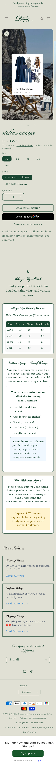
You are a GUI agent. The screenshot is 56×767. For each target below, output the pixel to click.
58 (38, 158)
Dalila (14, 714)
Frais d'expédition (24, 145)
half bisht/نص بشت (16, 184)
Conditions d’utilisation (17, 727)
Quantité (7, 190)
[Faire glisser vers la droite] (34, 125)
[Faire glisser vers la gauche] (21, 125)
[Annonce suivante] (50, 5)
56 (28, 158)
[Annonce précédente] (5, 5)
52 (6, 158)
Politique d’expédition (43, 727)
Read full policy (15, 603)
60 (7, 165)
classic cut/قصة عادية (17, 177)
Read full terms (15, 575)
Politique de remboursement (33, 718)
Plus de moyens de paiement (28, 224)
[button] (6, 18)
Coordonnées (29, 732)
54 (17, 158)
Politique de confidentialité (29, 723)
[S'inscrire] (46, 659)
